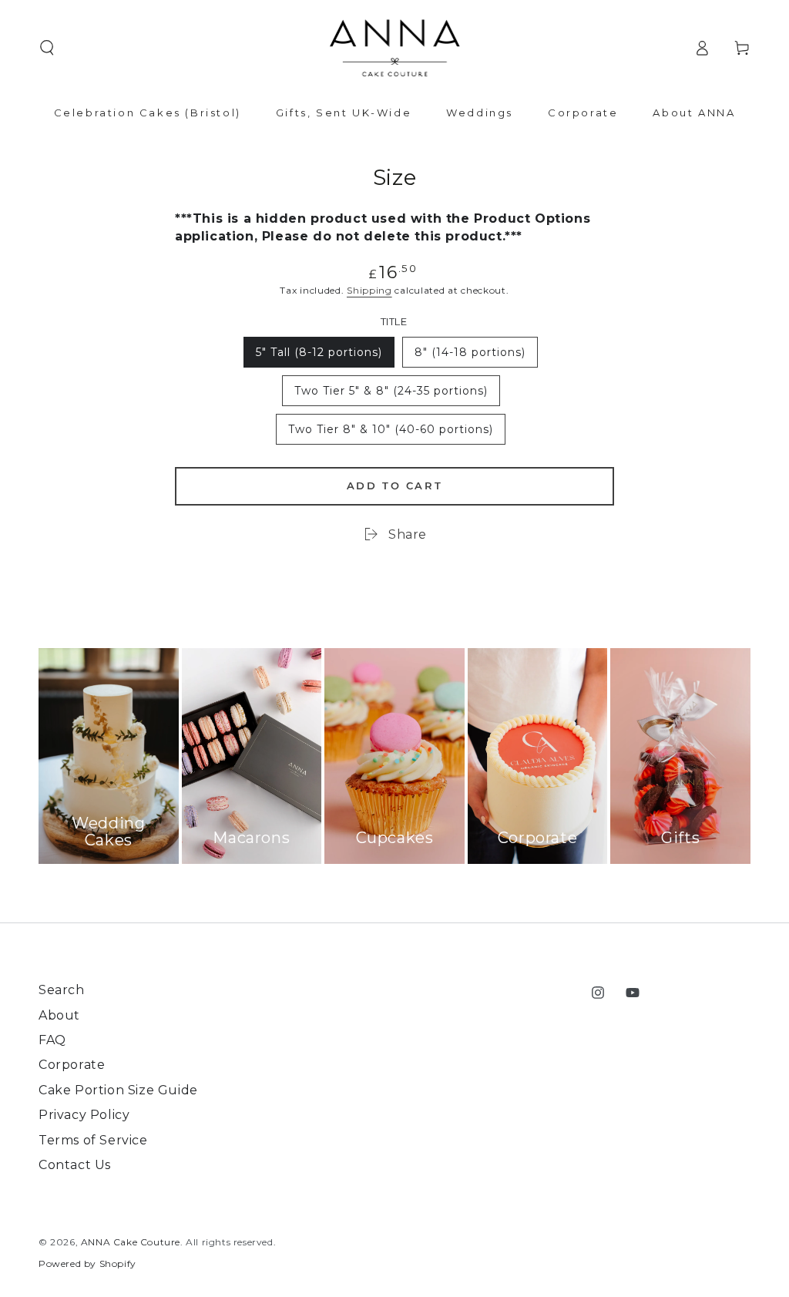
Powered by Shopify (87, 1263)
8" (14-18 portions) (469, 356)
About (59, 1015)
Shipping (369, 290)
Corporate (72, 1064)
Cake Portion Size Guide (118, 1090)
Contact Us (75, 1165)
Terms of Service (93, 1140)
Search (62, 990)
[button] (47, 48)
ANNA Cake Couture (130, 1242)
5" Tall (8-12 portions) (318, 356)
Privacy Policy (84, 1114)
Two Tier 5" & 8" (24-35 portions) (391, 395)
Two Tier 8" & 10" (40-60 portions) (390, 433)
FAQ (52, 1040)
